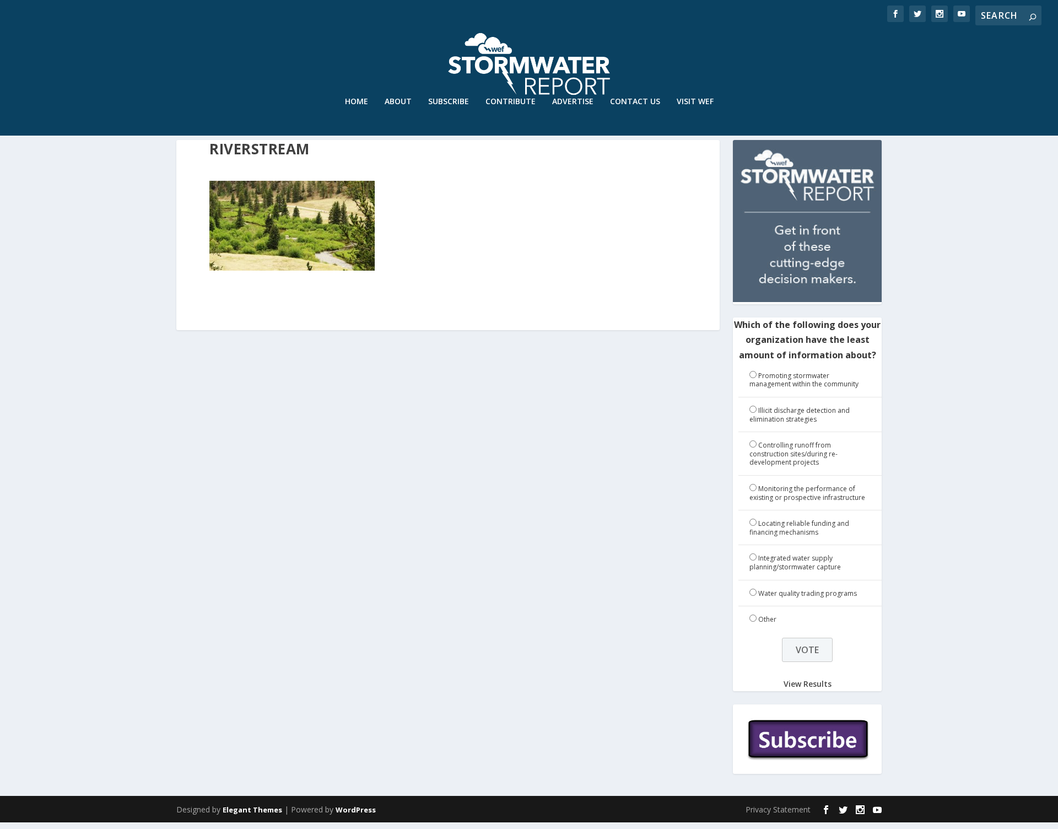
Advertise (572, 101)
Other (767, 619)
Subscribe (448, 101)
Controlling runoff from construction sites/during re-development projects (793, 453)
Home (356, 101)
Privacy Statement (778, 809)
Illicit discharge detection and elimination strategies (799, 415)
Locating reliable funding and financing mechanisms (799, 528)
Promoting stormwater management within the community (804, 380)
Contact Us (635, 101)
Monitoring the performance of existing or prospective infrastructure (807, 493)
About (398, 101)
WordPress (356, 810)
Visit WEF (695, 101)
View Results (808, 684)
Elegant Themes (252, 810)
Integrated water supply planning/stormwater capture (795, 562)
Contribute (510, 101)
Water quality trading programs (807, 593)
